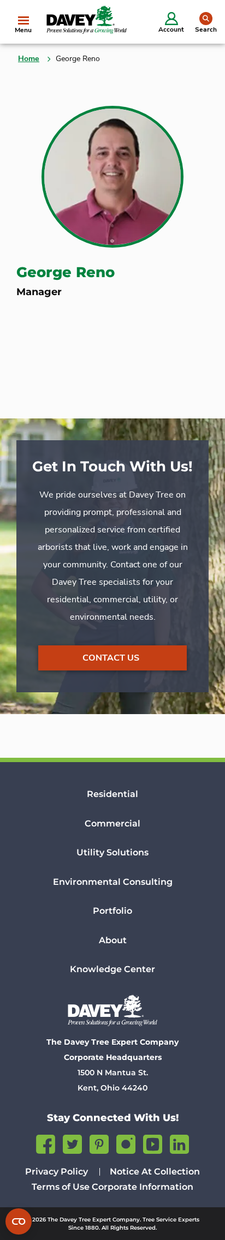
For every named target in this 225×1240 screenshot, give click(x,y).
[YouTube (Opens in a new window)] (152, 1142)
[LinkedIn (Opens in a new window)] (179, 1142)
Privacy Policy (56, 1171)
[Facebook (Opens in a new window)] (45, 1142)
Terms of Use (61, 1187)
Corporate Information (142, 1187)
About (113, 940)
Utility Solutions (112, 852)
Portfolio (112, 911)
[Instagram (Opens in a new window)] (125, 1142)
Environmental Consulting (113, 882)
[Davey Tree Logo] (112, 1010)
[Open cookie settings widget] (18, 1221)
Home (28, 58)
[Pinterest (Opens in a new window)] (99, 1142)
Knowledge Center (112, 969)
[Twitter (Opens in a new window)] (72, 1142)
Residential (112, 794)
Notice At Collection (155, 1171)
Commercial (112, 823)
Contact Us (110, 658)
